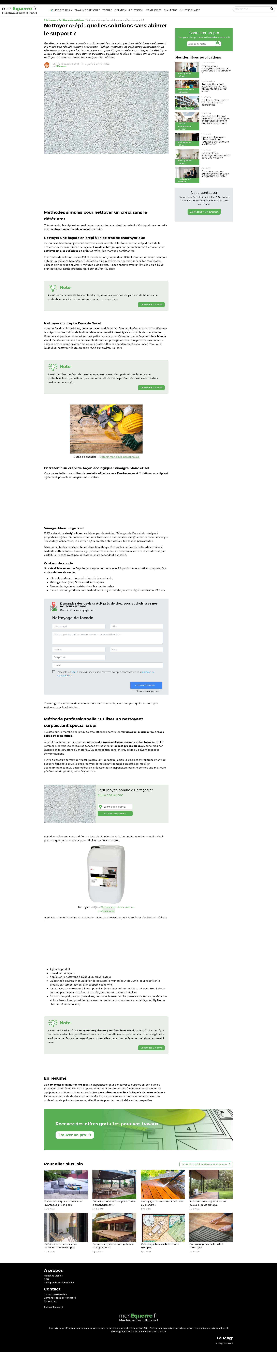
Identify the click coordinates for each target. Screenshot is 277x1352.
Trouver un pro (72, 1135)
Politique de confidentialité (59, 1282)
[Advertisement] (106, 182)
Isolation (120, 10)
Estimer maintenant (115, 813)
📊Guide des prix (59, 10)
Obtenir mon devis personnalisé (119, 456)
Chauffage (170, 10)
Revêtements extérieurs (71, 20)
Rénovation (136, 10)
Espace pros (51, 1301)
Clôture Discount (53, 1307)
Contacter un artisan (204, 211)
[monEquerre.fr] (19, 10)
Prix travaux (50, 20)
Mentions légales (53, 1275)
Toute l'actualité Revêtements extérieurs (204, 1164)
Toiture (107, 10)
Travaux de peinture (87, 10)
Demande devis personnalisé (60, 1297)
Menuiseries (153, 10)
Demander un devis (151, 304)
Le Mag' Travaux (224, 1343)
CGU (46, 1279)
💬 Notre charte (190, 10)
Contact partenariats (55, 1294)
